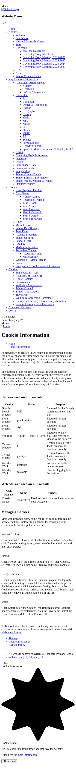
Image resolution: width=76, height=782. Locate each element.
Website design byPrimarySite (26, 657)
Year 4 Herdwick (32, 212)
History (27, 114)
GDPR (19, 152)
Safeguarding (23, 171)
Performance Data (26, 164)
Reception (28, 88)
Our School (22, 38)
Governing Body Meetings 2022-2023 (44, 66)
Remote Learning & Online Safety (35, 304)
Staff (18, 44)
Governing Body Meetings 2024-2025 (44, 60)
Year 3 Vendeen (31, 209)
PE (24, 126)
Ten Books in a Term (27, 272)
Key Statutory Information (23, 79)
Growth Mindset (32, 145)
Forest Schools (31, 142)
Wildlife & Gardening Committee (34, 297)
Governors (21, 47)
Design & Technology (35, 104)
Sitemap (12, 638)
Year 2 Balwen (31, 206)
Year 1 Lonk (30, 202)
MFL (25, 120)
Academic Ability (32, 253)
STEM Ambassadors (27, 291)
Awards (20, 73)
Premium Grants (25, 168)
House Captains (24, 278)
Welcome (21, 35)
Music (26, 123)
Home (11, 28)
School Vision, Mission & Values (34, 180)
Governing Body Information (32, 155)
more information (27, 754)
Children (13, 269)
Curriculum (22, 95)
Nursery (27, 85)
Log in (12, 310)
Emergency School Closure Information (38, 266)
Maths (26, 117)
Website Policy (16, 644)
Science (27, 139)
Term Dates (22, 231)
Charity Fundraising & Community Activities (41, 301)
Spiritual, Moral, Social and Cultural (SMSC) (48, 149)
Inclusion (21, 158)
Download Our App (19, 307)
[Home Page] (10, 9)
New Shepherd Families (29, 190)
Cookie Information (19, 346)
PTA (18, 69)
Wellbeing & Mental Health (31, 259)
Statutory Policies (25, 183)
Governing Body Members (38, 54)
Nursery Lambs (31, 196)
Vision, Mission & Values (30, 41)
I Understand (9, 761)
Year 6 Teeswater (32, 218)
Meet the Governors (34, 50)
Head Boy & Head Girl (29, 275)
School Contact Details (28, 76)
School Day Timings (27, 228)
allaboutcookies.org (12, 632)
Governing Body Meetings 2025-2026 (44, 57)
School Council (24, 288)
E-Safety (20, 244)
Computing (29, 101)
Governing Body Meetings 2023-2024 (44, 63)
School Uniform (25, 237)
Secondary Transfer (26, 250)
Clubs (19, 221)
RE (24, 136)
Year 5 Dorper (31, 215)
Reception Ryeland (33, 199)
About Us (13, 31)
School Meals (23, 240)
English (27, 107)
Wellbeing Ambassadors (29, 285)
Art (24, 98)
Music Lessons (24, 225)
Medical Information (27, 247)
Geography (29, 111)
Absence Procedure (26, 234)
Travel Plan (22, 294)
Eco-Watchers (23, 282)
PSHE (26, 133)
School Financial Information (32, 177)
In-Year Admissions (34, 92)
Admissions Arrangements (30, 82)
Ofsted (19, 161)
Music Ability (30, 256)
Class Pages (22, 193)
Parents (12, 187)
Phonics (27, 130)
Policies (20, 263)
